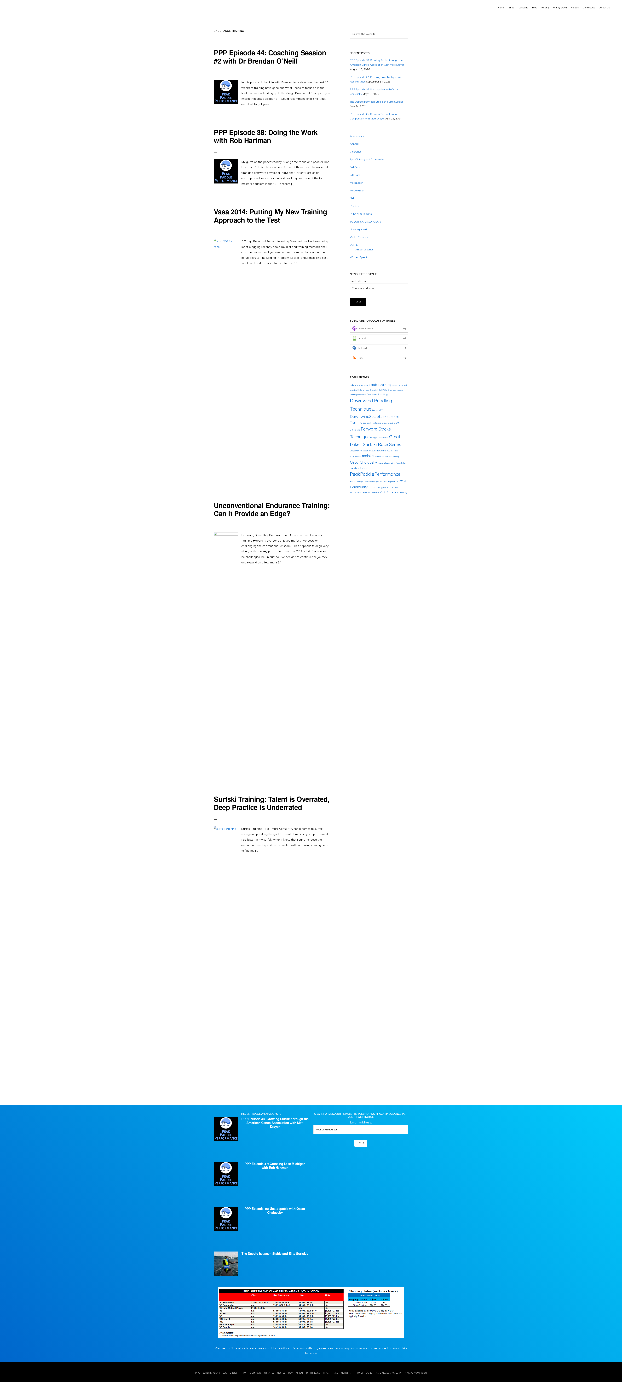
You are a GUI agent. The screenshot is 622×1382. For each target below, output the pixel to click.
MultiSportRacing (392, 456)
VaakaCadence (388, 492)
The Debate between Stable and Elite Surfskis (376, 101)
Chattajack (373, 390)
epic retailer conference (372, 423)
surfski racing (376, 487)
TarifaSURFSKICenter (358, 492)
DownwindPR (377, 410)
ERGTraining (355, 430)
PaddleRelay (401, 463)
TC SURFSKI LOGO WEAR (365, 221)
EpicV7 (384, 423)
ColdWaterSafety (386, 390)
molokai (368, 456)
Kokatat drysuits (368, 450)
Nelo (352, 198)
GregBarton (354, 451)
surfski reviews (391, 487)
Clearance (356, 151)
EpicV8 (390, 423)
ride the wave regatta (372, 481)
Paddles (354, 206)
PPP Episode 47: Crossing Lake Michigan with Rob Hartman (275, 1165)
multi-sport (379, 456)
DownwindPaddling (377, 394)
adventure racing (359, 385)
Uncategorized (358, 229)
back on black (397, 385)
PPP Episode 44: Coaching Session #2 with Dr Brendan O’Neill (270, 56)
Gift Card (355, 175)
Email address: (358, 281)
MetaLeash (356, 182)
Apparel (354, 143)
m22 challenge (392, 451)
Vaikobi (354, 245)
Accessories (357, 136)
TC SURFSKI (17, 6)
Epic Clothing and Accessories (367, 159)
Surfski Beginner (388, 481)
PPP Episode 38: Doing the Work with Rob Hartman (265, 136)
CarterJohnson (363, 390)
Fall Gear (355, 167)
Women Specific (359, 257)
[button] (614, 5)
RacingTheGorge (356, 481)
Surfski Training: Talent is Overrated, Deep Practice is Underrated (271, 803)
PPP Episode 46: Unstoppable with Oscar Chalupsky (275, 1210)
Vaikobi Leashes (364, 249)
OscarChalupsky (363, 462)
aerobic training (380, 385)
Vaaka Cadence (359, 237)
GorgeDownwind (379, 437)
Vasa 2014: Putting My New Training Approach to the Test (270, 215)
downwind (361, 394)
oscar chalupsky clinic (386, 463)
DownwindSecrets (366, 416)
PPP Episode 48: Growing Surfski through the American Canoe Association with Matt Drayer (275, 1122)
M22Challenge (355, 456)
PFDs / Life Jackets (361, 213)
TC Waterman (373, 492)
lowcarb (381, 450)
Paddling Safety (358, 468)
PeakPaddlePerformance (375, 474)
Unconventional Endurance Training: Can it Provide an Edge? (272, 509)
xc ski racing (402, 492)
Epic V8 (396, 423)
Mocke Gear (357, 190)
